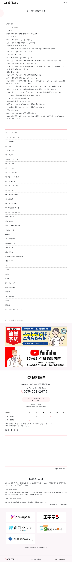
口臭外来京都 (9, 252)
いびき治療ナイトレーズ (12, 137)
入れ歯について (9, 230)
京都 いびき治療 (9, 168)
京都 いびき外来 (9, 163)
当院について (9, 261)
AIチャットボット (60, 559)
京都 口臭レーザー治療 (11, 186)
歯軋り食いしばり (10, 283)
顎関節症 (7, 305)
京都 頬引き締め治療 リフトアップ (15, 212)
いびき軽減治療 (9, 141)
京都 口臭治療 (9, 199)
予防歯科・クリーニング (12, 159)
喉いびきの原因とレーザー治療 (14, 256)
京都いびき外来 (9, 216)
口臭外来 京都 (9, 247)
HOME (6, 320)
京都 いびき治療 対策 (11, 172)
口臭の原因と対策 (10, 243)
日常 (6, 265)
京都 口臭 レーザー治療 (12, 177)
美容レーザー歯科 (10, 287)
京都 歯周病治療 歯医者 (12, 208)
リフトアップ (9, 155)
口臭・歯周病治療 (10, 239)
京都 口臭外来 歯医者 (11, 194)
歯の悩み (7, 278)
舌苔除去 (7, 292)
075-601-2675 (36, 391)
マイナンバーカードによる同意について (36, 399)
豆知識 (7, 300)
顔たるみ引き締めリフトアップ (14, 309)
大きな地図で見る (60, 468)
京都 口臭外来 (9, 190)
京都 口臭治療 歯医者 (11, 203)
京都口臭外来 (9, 221)
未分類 (7, 269)
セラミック (8, 146)
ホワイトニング (9, 150)
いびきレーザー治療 (11, 133)
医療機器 (7, 234)
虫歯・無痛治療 (9, 296)
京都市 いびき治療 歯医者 (12, 225)
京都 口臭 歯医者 (10, 181)
